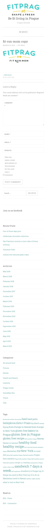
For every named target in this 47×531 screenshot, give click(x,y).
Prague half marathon (21, 459)
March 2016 (7, 301)
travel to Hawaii (19, 478)
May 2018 (6, 271)
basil (24, 418)
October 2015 (8, 321)
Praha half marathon (8, 463)
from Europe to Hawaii (20, 427)
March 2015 (7, 346)
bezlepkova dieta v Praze (16, 423)
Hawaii (6, 373)
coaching (41, 423)
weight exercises (35, 478)
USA (4, 403)
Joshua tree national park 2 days (16, 255)
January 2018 (8, 286)
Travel (5, 398)
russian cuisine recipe (8, 467)
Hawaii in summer (10, 443)
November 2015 (9, 316)
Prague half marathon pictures (35, 459)
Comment (8, 104)
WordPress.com (32, 526)
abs (4, 419)
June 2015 (7, 331)
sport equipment (15, 471)
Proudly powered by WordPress (23, 524)
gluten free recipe (13, 438)
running (26, 462)
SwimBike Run (9, 393)
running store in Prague (36, 463)
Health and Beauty (10, 378)
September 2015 (9, 326)
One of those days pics (12, 231)
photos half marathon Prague (14, 455)
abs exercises (18, 419)
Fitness (6, 368)
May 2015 (6, 336)
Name (7, 134)
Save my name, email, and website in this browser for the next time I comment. (11, 166)
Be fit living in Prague (23, 18)
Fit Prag (21, 45)
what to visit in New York (13, 482)
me (18, 450)
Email (7, 142)
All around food (9, 363)
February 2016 (8, 306)
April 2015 (7, 341)
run (22, 463)
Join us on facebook (12, 210)
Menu (25, 32)
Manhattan (11, 451)
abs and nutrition (9, 419)
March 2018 (7, 276)
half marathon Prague (30, 439)
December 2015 (9, 311)
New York (27, 451)
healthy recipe (13, 446)
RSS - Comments (10, 503)
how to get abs (28, 447)
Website (7, 150)
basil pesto (33, 419)
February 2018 (8, 281)
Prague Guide (8, 388)
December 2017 (9, 291)
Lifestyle (6, 383)
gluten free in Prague (25, 434)
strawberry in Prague (29, 471)
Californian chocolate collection (16, 236)
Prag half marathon (28, 455)
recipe (17, 462)
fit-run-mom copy (8, 76)
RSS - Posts (7, 498)
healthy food (27, 442)
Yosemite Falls (9, 249)
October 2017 (8, 296)
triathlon (28, 478)
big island (35, 423)
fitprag (6, 427)
